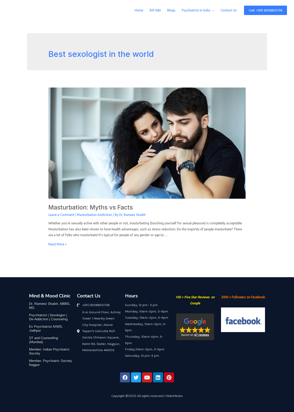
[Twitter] (136, 377)
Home (139, 10)
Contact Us (229, 10)
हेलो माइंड (155, 10)
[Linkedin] (158, 377)
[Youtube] (147, 377)
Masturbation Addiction (94, 215)
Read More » (57, 244)
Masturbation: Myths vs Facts (90, 207)
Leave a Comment (61, 215)
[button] (195, 326)
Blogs (171, 10)
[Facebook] (125, 377)
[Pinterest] (169, 377)
